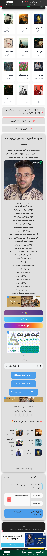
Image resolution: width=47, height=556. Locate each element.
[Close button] (45, 531)
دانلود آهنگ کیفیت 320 (22, 375)
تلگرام (22, 319)
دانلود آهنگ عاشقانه (22, 468)
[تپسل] (1, 7)
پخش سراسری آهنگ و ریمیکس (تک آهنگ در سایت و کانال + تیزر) (23, 529)
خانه (24, 526)
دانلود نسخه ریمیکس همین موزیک (22, 392)
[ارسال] (9, 499)
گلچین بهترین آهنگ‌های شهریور (21, 121)
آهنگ (39, 154)
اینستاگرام (21, 325)
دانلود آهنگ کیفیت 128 (22, 383)
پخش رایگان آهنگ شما (21, 129)
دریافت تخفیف (12, 545)
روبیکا (22, 312)
